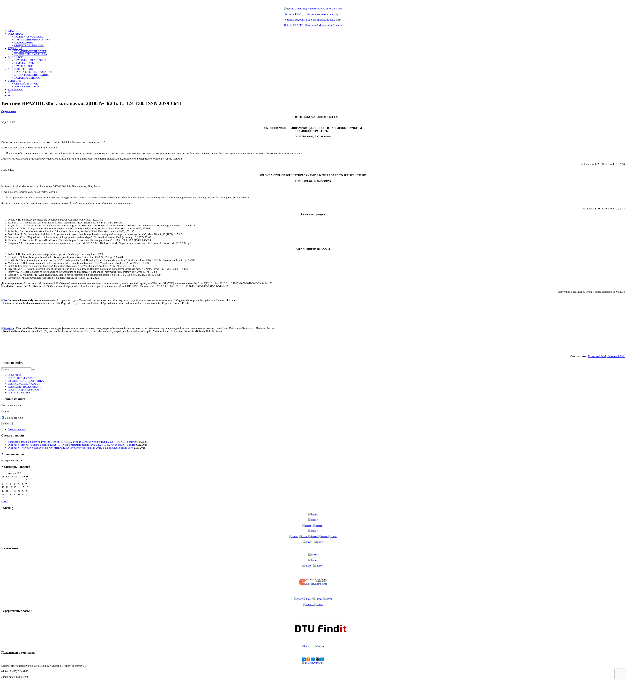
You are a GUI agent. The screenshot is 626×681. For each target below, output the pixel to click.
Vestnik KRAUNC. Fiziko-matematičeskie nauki (310, 19)
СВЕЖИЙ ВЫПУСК (26, 83)
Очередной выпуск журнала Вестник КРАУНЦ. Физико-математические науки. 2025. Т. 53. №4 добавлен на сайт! (71, 444)
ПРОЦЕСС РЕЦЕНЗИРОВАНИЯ (33, 71)
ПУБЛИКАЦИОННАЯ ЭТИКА (32, 39)
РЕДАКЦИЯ (15, 48)
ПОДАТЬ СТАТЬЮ (25, 63)
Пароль (5, 411)
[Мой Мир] (313, 659)
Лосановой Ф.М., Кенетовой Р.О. (606, 356)
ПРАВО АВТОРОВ (25, 66)
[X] (318, 659)
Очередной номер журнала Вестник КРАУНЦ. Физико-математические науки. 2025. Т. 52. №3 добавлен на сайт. (70, 447)
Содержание (8, 111)
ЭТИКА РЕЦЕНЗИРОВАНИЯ (31, 74)
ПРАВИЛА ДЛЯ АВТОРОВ (30, 60)
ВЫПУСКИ (14, 80)
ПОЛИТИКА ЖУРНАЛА (28, 36)
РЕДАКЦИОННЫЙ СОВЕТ (30, 51)
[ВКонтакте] (304, 659)
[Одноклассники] (308, 659)
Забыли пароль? (17, 429)
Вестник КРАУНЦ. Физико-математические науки (313, 14)
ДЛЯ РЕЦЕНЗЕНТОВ (20, 69)
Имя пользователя (11, 405)
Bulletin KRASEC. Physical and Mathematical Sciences (313, 25)
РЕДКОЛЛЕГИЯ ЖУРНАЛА (30, 54)
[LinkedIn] (322, 659)
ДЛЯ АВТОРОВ (17, 57)
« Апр (4, 501)
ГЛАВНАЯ (14, 30)
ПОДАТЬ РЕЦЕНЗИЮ (27, 77)
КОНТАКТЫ (15, 89)
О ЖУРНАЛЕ (15, 33)
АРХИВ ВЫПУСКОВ (26, 86)
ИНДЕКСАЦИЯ (23, 42)
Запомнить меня (14, 417)
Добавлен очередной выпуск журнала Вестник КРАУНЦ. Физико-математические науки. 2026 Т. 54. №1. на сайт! (71, 441)
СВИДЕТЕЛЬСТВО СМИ (29, 45)
